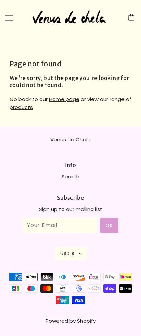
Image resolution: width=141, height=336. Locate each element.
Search (70, 176)
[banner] (69, 17)
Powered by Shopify (71, 320)
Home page (64, 99)
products (21, 107)
